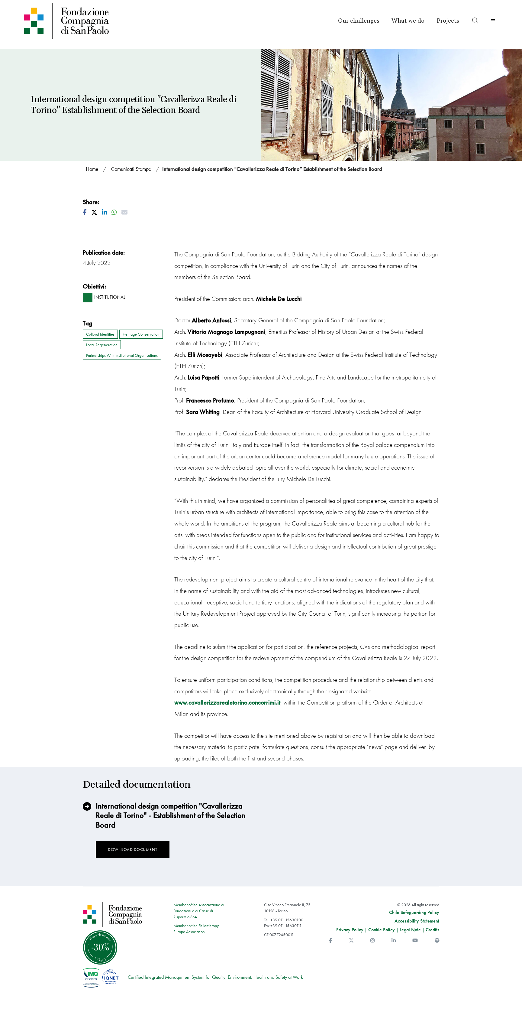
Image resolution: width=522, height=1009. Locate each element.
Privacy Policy (349, 929)
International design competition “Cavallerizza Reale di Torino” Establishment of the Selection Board (272, 168)
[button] (358, 20)
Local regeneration (102, 344)
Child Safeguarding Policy (414, 913)
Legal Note (410, 929)
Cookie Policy (381, 929)
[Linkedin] (394, 940)
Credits (432, 929)
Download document (132, 849)
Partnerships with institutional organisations (122, 355)
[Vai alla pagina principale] (81, 21)
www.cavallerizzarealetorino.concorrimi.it (227, 702)
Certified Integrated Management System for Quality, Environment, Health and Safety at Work (215, 977)
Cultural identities (100, 334)
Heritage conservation (141, 334)
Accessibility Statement (417, 921)
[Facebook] (330, 940)
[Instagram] (372, 940)
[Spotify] (437, 940)
